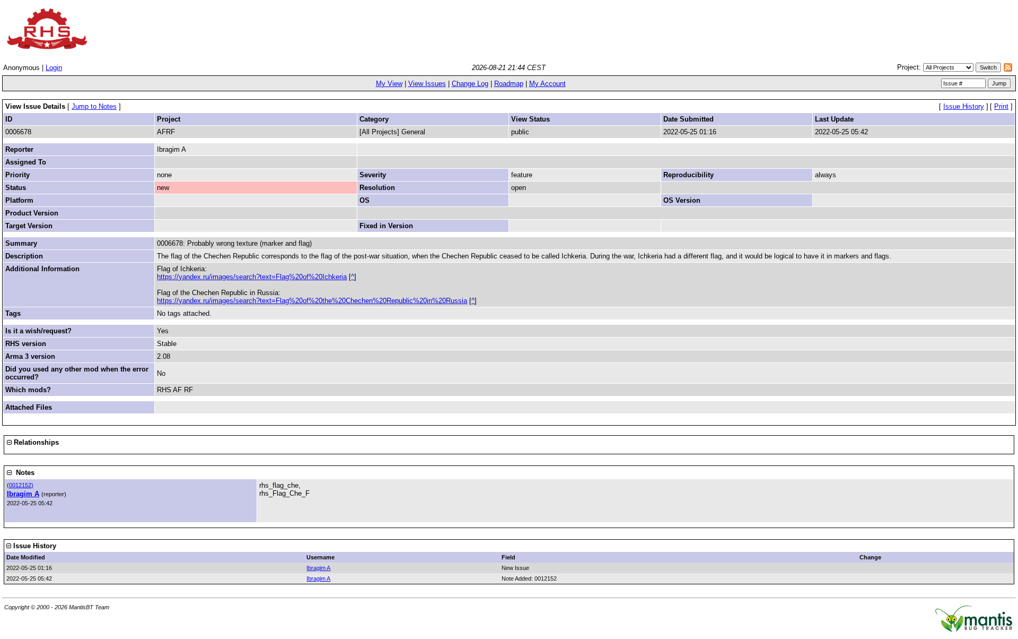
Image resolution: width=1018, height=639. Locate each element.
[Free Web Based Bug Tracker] (973, 630)
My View (389, 84)
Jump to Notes (94, 106)
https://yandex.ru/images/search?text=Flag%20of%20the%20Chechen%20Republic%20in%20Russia (312, 301)
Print (1001, 106)
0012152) (21, 485)
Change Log (470, 84)
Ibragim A (23, 494)
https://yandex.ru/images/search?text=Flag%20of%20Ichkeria (252, 277)
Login (54, 68)
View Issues (427, 84)
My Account (547, 84)
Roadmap (508, 84)
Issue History (963, 106)
